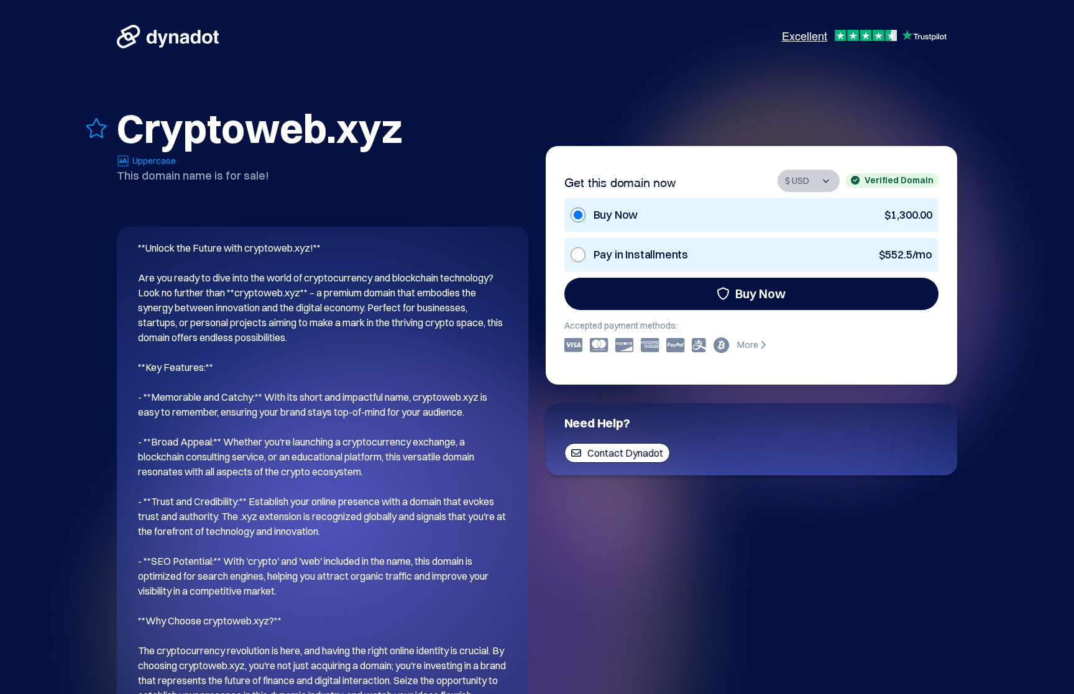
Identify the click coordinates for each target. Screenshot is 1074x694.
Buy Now (760, 293)
